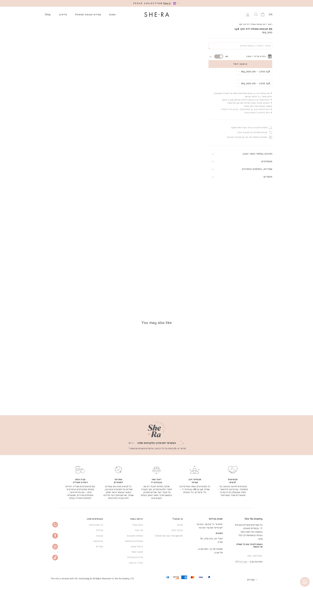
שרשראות (98, 541)
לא (227, 56)
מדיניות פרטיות (135, 557)
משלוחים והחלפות (134, 541)
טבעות (99, 535)
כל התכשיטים (96, 524)
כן (210, 56)
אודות (180, 524)
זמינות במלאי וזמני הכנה (257, 154)
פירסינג (63, 14)
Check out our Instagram (169, 535)
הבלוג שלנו (177, 530)
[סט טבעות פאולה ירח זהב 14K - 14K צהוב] (249, 400)
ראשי (270, 24)
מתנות (112, 14)
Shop (48, 14)
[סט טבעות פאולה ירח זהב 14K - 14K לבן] (244, 400)
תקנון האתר (137, 552)
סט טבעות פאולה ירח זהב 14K (252, 24)
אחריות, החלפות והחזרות (257, 169)
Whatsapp (241, 561)
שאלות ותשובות (135, 535)
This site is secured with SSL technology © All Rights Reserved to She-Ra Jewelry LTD (92, 578)
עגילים (99, 530)
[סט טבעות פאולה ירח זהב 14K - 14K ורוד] (240, 400)
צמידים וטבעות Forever (88, 14)
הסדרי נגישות (136, 562)
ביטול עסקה (137, 546)
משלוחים (266, 161)
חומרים (268, 177)
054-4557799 (254, 555)
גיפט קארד (137, 524)
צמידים (99, 546)
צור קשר (139, 530)
